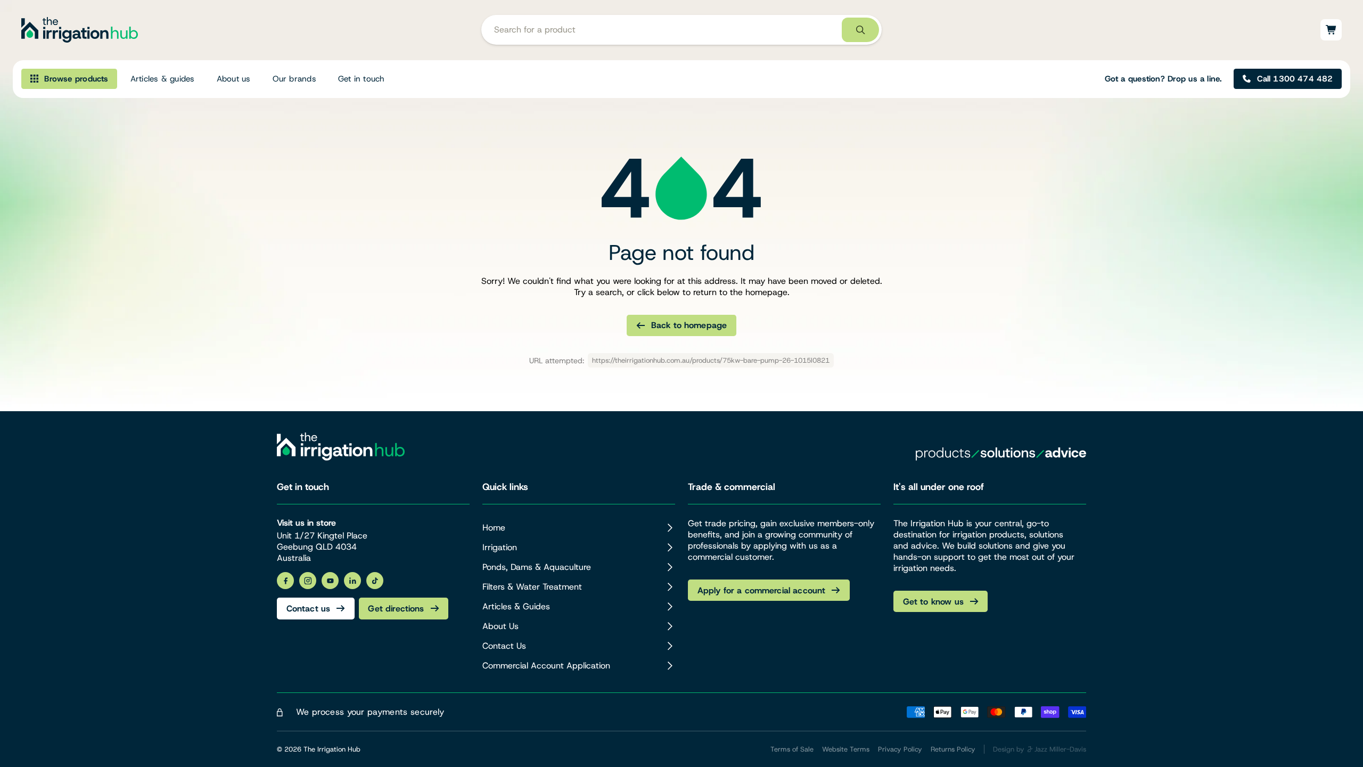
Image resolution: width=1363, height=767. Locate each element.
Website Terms (845, 749)
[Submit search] (860, 30)
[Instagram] (307, 580)
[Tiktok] (374, 580)
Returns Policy (953, 749)
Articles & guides (162, 79)
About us (234, 79)
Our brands (294, 79)
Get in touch (361, 79)
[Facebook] (285, 580)
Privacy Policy (900, 749)
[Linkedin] (352, 580)
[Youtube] (330, 580)
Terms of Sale (792, 749)
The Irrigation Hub (331, 749)
